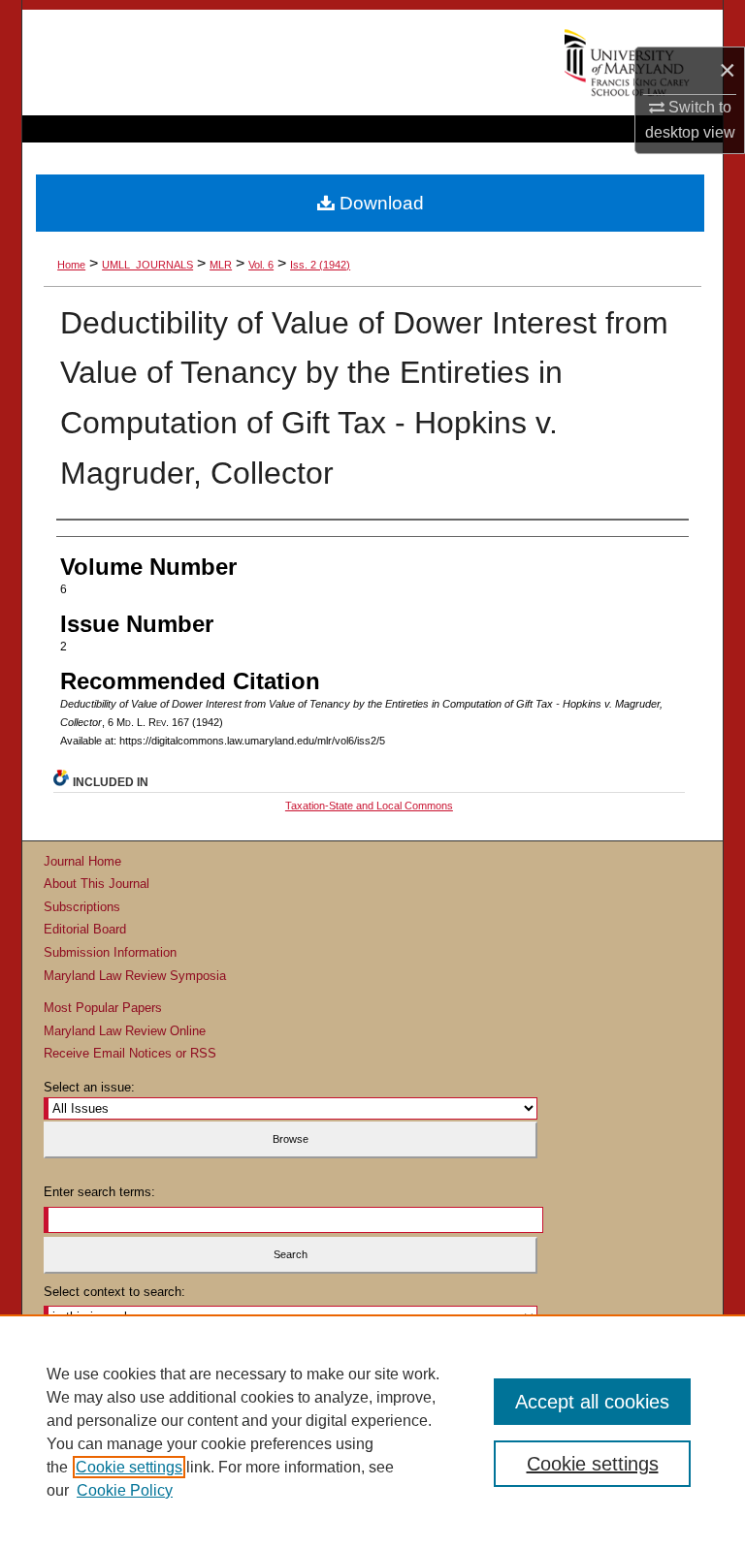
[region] (372, 1431)
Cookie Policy (125, 1490)
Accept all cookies (592, 1401)
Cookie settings (129, 1467)
